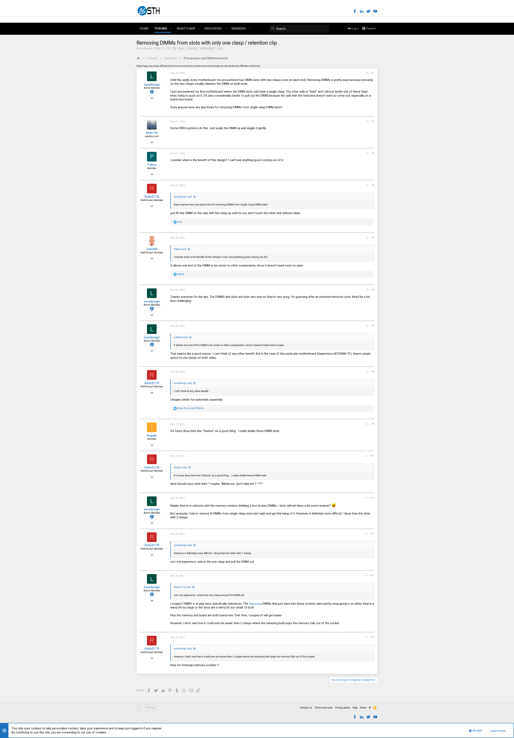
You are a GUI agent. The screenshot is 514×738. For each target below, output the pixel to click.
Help (355, 707)
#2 (372, 121)
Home (363, 707)
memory (192, 48)
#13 (372, 575)
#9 (372, 424)
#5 (372, 237)
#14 (372, 637)
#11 (372, 497)
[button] (171, 29)
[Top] (370, 708)
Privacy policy (342, 707)
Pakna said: (180, 249)
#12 (372, 533)
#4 (372, 185)
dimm (181, 48)
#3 (372, 153)
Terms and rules (324, 707)
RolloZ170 (152, 196)
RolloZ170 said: (182, 587)
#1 (372, 72)
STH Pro (150, 707)
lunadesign (145, 48)
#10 (372, 455)
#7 (372, 325)
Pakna (151, 164)
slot (220, 48)
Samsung (255, 603)
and (190, 408)
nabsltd (152, 249)
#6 (372, 289)
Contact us (306, 707)
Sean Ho (152, 133)
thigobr (152, 435)
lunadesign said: (183, 196)
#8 (372, 371)
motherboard (208, 48)
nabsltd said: (181, 337)
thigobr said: (181, 467)
